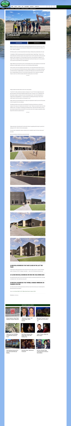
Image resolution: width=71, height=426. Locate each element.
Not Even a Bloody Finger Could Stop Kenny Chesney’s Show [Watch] (42, 351)
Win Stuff (31, 6)
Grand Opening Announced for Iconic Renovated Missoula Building (12, 351)
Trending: (3, 8)
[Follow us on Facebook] (53, 6)
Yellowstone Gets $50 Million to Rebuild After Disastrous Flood (12, 335)
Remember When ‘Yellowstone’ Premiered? (28, 351)
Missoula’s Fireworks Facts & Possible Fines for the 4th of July (42, 319)
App (22, 6)
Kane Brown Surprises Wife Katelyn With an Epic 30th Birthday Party (27, 335)
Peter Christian (10, 37)
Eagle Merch (27, 6)
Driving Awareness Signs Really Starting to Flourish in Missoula (12, 319)
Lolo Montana (16, 295)
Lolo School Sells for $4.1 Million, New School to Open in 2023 (24, 291)
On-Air (16, 6)
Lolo (11, 46)
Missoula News (17, 8)
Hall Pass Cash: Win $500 (10, 8)
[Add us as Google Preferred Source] (50, 6)
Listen (19, 6)
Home (12, 6)
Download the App (33, 8)
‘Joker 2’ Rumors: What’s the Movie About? (42, 335)
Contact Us (37, 6)
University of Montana (24, 8)
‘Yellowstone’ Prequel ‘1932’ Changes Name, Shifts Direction (27, 319)
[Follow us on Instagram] (55, 6)
